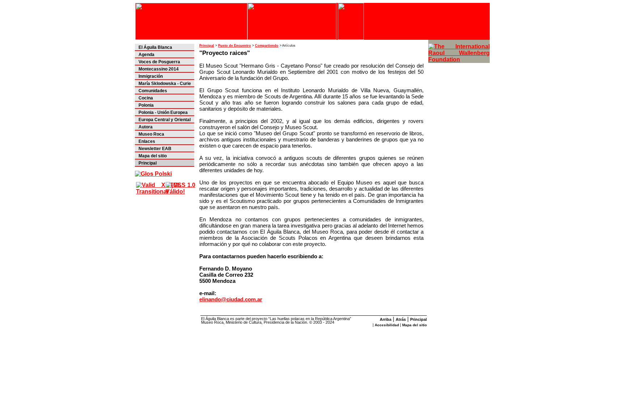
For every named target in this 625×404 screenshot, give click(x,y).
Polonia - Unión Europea (163, 112)
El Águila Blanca (155, 47)
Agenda (146, 54)
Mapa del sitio (153, 156)
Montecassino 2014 (159, 69)
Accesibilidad (387, 325)
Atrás (401, 319)
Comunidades (153, 91)
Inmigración (151, 76)
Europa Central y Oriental (165, 120)
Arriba (385, 319)
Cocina (146, 98)
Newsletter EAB (155, 148)
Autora (146, 127)
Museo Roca (151, 134)
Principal (148, 163)
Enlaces (147, 141)
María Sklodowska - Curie (165, 83)
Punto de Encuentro (234, 45)
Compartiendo (267, 45)
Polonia (146, 105)
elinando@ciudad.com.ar (230, 299)
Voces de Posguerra (159, 62)
